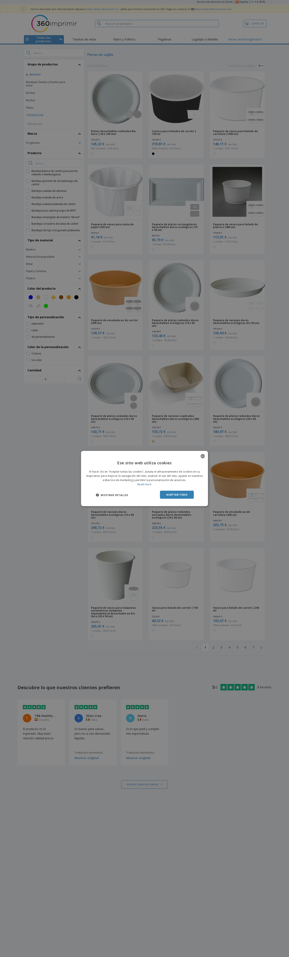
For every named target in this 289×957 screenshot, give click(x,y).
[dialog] (144, 478)
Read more (144, 484)
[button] (112, 495)
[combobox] (203, 456)
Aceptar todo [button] (176, 494)
